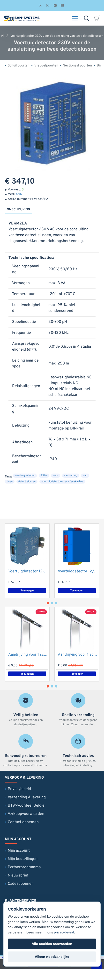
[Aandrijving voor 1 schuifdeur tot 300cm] (77, 629)
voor (55, 475)
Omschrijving (18, 210)
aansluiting (70, 475)
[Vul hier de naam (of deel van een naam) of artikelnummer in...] (86, 18)
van (85, 475)
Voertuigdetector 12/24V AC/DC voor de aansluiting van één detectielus (78, 571)
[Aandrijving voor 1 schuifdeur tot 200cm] (27, 629)
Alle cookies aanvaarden (52, 944)
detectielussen (27, 481)
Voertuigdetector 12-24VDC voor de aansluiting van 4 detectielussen (28, 571)
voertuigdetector (25, 475)
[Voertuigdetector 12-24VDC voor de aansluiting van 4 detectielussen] (27, 546)
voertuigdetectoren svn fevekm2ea (62, 481)
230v (44, 475)
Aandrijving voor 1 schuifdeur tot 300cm (78, 654)
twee (10, 481)
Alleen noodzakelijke (52, 957)
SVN (19, 194)
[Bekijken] (98, 18)
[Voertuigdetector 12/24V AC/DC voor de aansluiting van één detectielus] (77, 546)
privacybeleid (64, 932)
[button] (27, 590)
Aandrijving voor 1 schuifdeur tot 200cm (28, 654)
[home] (2, 35)
